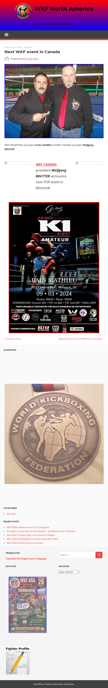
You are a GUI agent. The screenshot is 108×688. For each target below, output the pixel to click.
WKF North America (64, 8)
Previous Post (13, 338)
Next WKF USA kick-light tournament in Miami (31, 535)
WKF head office (30, 58)
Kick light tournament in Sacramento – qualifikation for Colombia (41, 531)
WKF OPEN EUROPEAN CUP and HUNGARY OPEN (32, 539)
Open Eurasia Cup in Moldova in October (80, 338)
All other (28, 47)
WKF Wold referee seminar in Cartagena (28, 527)
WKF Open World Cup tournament (25, 542)
